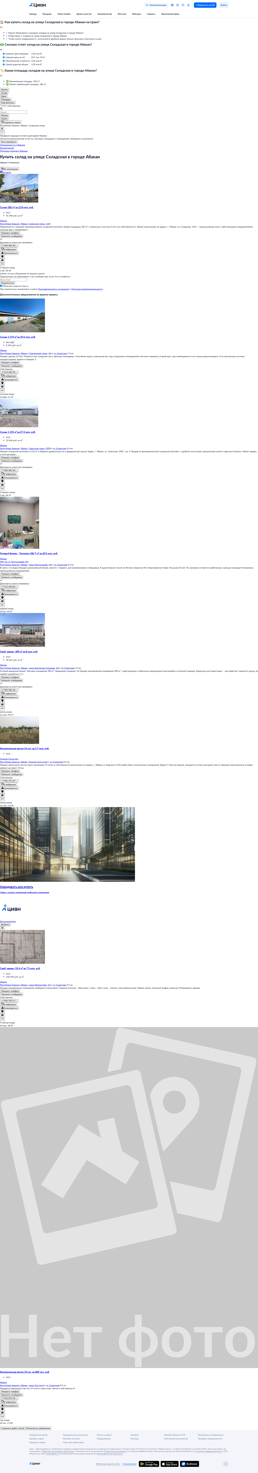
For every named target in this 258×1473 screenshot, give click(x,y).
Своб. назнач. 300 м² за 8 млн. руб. (19, 651)
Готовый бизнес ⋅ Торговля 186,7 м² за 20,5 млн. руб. (29, 553)
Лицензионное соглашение (115, 1451)
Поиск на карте (104, 1434)
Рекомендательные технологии (110, 1453)
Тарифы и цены (36, 1438)
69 (50, 564)
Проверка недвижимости (210, 1438)
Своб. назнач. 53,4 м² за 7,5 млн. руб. (20, 968)
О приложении (129, 1463)
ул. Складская (60, 353)
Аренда (33, 13)
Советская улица (36, 448)
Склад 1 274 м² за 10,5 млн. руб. (18, 337)
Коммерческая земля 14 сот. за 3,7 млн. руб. (24, 748)
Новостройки (64, 13)
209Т (48, 448)
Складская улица (37, 223)
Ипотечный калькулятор (176, 1438)
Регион (4, 115)
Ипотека (122, 13)
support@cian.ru (52, 1453)
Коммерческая (105, 13)
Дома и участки (84, 13)
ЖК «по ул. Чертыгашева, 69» (14, 561)
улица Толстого (36, 1385)
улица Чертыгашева (38, 564)
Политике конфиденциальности (209, 1451)
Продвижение (103, 1438)
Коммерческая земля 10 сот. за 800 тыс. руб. (25, 1372)
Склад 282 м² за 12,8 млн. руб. (17, 207)
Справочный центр (38, 1434)
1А (57, 668)
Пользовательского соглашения (53, 289)
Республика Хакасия (10, 223)
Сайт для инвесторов (73, 1442)
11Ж (48, 223)
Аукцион (134, 1434)
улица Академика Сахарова (42, 668)
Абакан (24, 223)
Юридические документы (75, 1434)
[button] (129, 24)
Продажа (47, 13)
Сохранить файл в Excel (12, 1428)
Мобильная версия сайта (108, 1463)
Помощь (134, 1438)
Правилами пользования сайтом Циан (58, 1451)
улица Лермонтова (38, 984)
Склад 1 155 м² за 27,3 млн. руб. (18, 432)
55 (49, 353)
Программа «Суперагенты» (211, 1434)
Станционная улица (38, 353)
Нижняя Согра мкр (38, 761)
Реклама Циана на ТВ (174, 1434)
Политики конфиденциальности (87, 289)
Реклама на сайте (71, 1438)
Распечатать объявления (38, 1428)
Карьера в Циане (37, 1442)
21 (49, 984)
